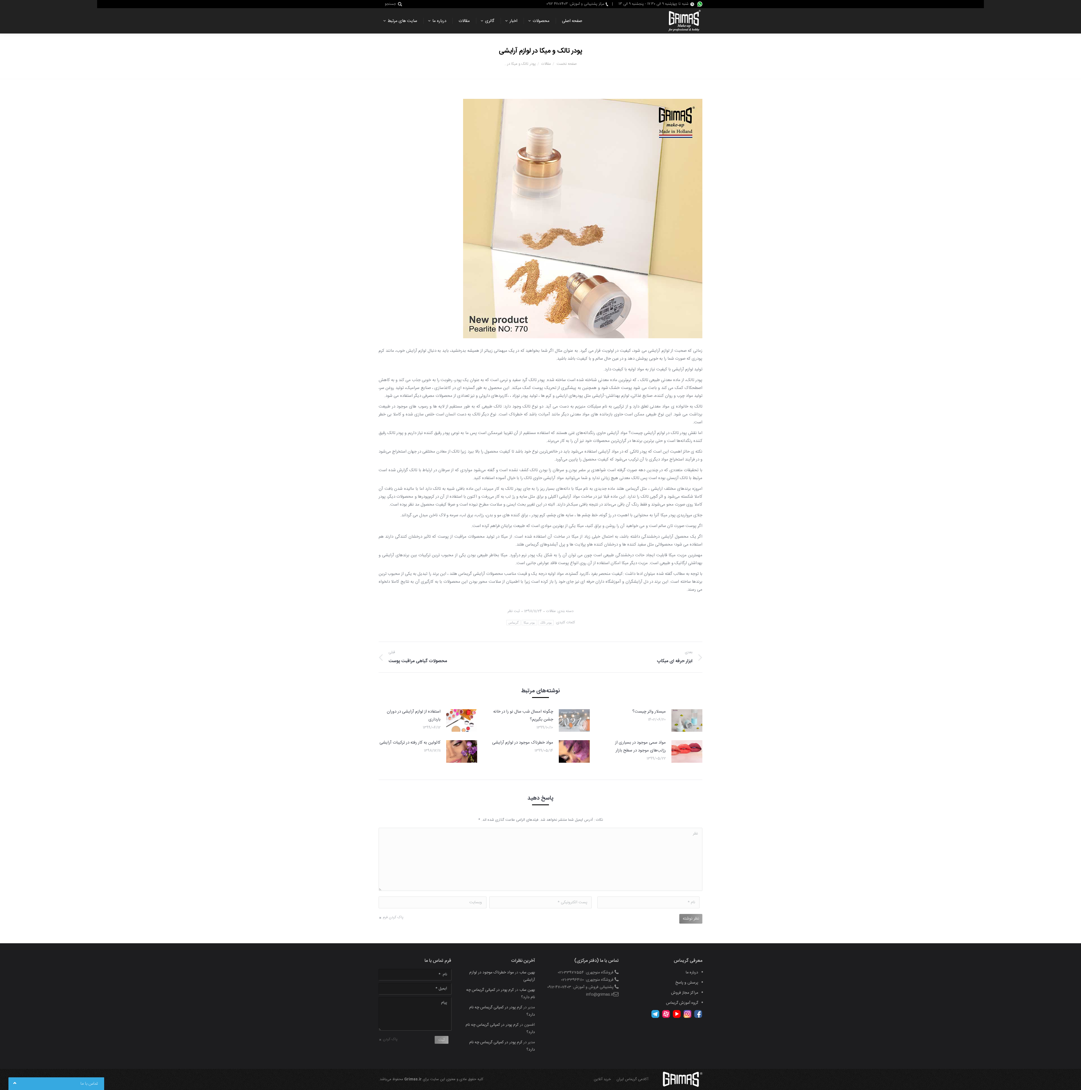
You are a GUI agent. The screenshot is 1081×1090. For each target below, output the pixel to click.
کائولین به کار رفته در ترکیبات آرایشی (410, 742)
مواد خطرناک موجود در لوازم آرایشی (522, 742)
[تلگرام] (655, 1017)
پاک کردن (390, 1039)
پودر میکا (529, 622)
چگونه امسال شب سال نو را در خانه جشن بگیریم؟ (523, 715)
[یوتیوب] (677, 1017)
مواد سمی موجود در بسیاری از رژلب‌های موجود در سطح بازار (640, 746)
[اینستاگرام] (687, 1017)
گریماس (513, 622)
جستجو (390, 4)
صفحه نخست (567, 64)
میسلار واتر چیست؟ (649, 711)
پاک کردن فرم (393, 917)
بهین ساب (527, 972)
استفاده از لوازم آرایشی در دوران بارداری (414, 715)
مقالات (546, 64)
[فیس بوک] (698, 1017)
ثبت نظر (514, 611)
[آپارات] (666, 1017)
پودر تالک (546, 622)
